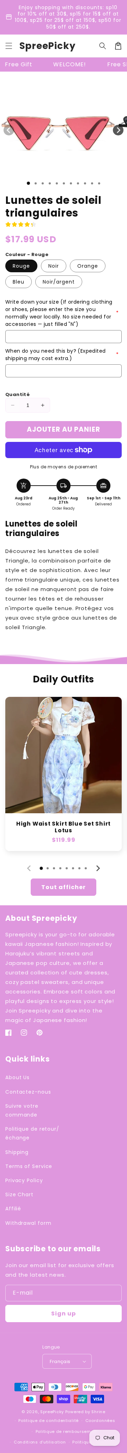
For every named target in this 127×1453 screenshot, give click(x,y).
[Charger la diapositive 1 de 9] (85, 183)
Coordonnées (100, 1420)
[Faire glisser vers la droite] (118, 130)
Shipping (17, 1152)
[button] (9, 46)
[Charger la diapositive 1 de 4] (49, 183)
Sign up (63, 1313)
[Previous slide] (29, 868)
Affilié (13, 1208)
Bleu (18, 281)
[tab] (41, 868)
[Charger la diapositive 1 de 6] (63, 183)
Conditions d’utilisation (40, 1442)
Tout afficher (63, 887)
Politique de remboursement (67, 1431)
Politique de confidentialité (48, 1420)
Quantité (17, 394)
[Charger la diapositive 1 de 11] (99, 183)
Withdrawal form (28, 1223)
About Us (17, 1077)
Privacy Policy (24, 1180)
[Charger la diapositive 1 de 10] (92, 183)
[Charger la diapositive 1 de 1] (28, 183)
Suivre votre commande (21, 1110)
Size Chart (19, 1194)
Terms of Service (28, 1166)
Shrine (98, 1412)
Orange (87, 265)
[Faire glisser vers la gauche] (9, 130)
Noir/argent (59, 281)
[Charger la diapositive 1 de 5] (56, 183)
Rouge (21, 265)
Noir (53, 265)
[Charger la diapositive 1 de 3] (42, 183)
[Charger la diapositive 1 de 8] (77, 183)
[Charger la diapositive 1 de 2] (35, 183)
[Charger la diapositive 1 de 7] (70, 183)
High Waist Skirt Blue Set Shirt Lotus (63, 827)
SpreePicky (52, 1412)
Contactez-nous (28, 1091)
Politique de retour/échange (32, 1133)
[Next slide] (97, 868)
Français (60, 1361)
